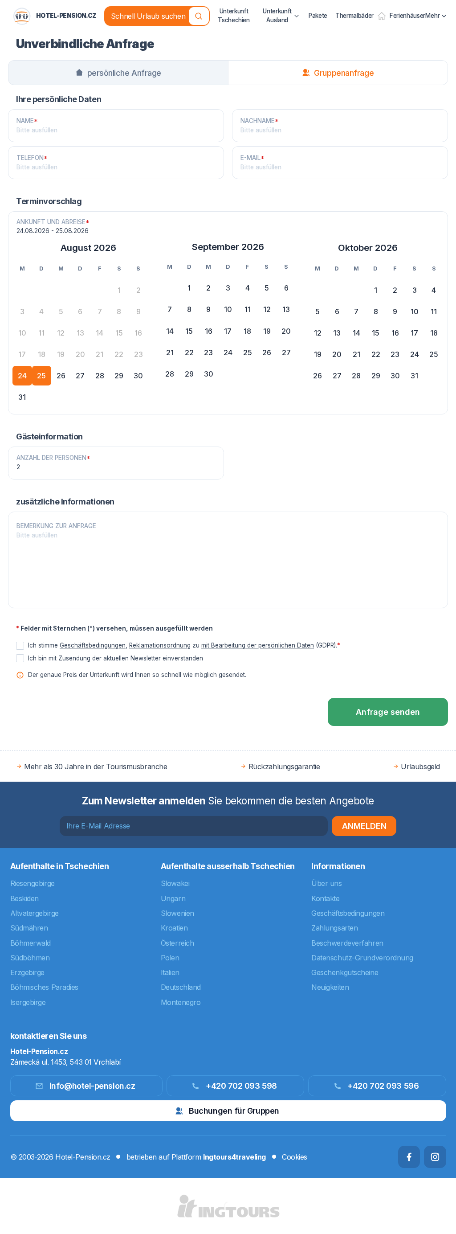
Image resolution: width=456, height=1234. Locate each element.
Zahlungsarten (334, 927)
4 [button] (247, 287)
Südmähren (29, 927)
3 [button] (228, 287)
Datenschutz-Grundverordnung (362, 957)
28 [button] (99, 375)
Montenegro (181, 1002)
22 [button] (189, 352)
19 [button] (267, 331)
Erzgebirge (27, 972)
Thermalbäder (354, 15)
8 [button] (189, 309)
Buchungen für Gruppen (234, 1110)
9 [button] (208, 309)
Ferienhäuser (407, 15)
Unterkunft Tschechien (234, 16)
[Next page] (436, 248)
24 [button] (22, 375)
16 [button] (208, 331)
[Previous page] (20, 248)
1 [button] (189, 287)
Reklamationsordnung (160, 645)
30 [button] (138, 375)
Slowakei (175, 883)
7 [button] (169, 309)
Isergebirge (28, 1002)
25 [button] (41, 375)
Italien (170, 972)
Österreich (177, 943)
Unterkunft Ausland (277, 16)
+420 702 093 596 (383, 1086)
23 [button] (208, 352)
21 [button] (170, 352)
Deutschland (181, 987)
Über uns (326, 883)
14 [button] (170, 331)
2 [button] (208, 287)
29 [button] (118, 375)
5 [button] (267, 287)
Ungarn (173, 898)
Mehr (432, 15)
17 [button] (228, 331)
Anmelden (364, 826)
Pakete (318, 15)
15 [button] (189, 331)
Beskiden (24, 898)
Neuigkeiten (330, 987)
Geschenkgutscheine (344, 972)
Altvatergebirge (34, 913)
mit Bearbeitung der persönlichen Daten (257, 645)
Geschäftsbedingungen (93, 645)
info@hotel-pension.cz (92, 1086)
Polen (170, 957)
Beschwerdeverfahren (347, 943)
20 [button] (286, 331)
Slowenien (177, 913)
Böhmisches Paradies (44, 987)
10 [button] (228, 309)
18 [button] (247, 331)
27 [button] (80, 375)
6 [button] (286, 287)
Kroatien (174, 927)
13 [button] (286, 309)
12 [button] (267, 309)
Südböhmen (30, 957)
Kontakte (325, 898)
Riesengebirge (32, 883)
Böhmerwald (30, 943)
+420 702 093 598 (241, 1086)
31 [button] (22, 397)
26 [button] (61, 375)
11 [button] (247, 309)
